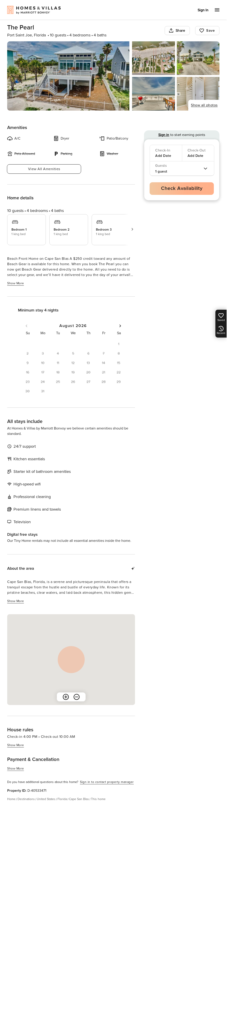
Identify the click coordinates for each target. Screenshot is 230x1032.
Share (180, 30)
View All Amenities (44, 169)
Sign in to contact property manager (107, 782)
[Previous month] (26, 326)
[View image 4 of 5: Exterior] (153, 94)
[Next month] (120, 326)
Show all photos (204, 105)
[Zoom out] (76, 697)
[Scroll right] (132, 229)
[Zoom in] (65, 697)
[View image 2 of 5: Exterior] (153, 58)
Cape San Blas (79, 799)
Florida (62, 799)
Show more (15, 283)
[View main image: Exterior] (68, 76)
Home (11, 799)
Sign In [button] (203, 10)
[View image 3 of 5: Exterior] (198, 58)
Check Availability (181, 188)
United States (46, 799)
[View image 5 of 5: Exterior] (198, 94)
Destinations (26, 799)
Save (210, 30)
